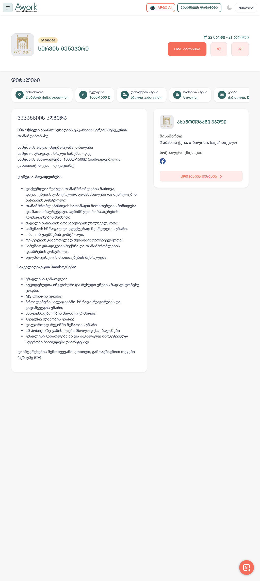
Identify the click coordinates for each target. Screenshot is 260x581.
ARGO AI (164, 7)
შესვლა (246, 8)
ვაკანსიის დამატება (199, 7)
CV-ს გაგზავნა (187, 49)
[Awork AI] (246, 567)
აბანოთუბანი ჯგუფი (201, 122)
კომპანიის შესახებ (199, 176)
